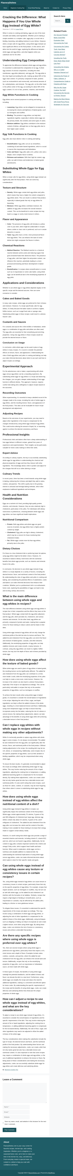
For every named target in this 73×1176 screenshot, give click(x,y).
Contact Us (56, 8)
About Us (46, 8)
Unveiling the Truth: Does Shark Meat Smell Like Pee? (62, 60)
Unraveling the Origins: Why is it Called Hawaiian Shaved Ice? (61, 69)
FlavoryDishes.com (34, 1173)
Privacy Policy (67, 8)
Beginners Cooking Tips (17, 8)
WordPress (51, 1173)
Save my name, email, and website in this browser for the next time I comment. (25, 1123)
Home (5, 8)
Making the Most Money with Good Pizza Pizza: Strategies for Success (62, 101)
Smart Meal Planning (34, 8)
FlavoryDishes (8, 2)
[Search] (67, 21)
